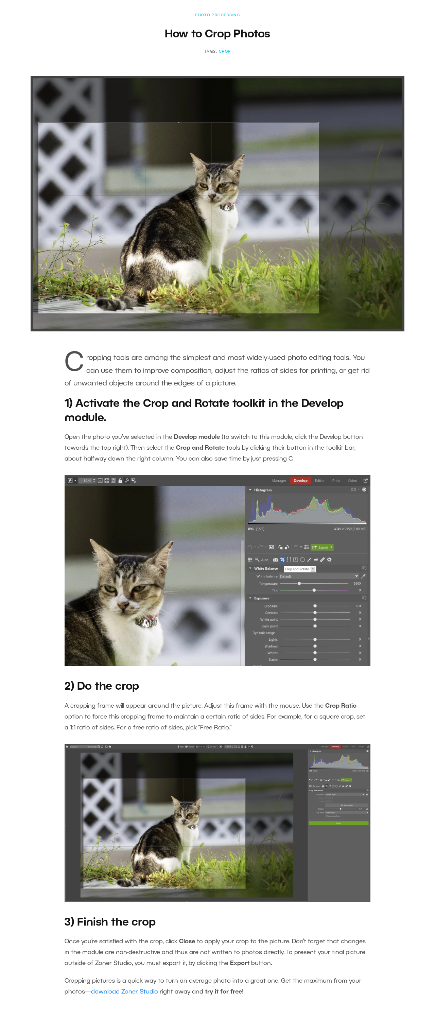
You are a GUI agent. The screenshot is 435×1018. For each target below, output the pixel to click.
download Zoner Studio (124, 992)
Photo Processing (217, 15)
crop (225, 51)
